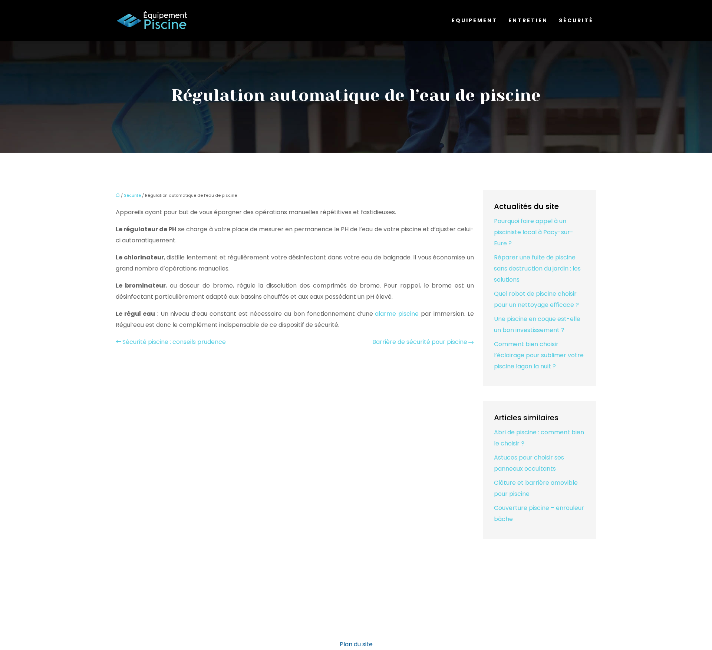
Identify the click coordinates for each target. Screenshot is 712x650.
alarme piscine (397, 313)
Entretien (528, 20)
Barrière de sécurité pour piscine (419, 342)
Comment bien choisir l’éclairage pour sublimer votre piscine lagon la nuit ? (539, 355)
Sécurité (576, 20)
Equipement (474, 20)
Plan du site (356, 644)
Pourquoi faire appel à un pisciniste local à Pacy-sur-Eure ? (533, 232)
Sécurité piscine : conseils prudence (174, 342)
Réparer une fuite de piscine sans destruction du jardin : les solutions (537, 268)
